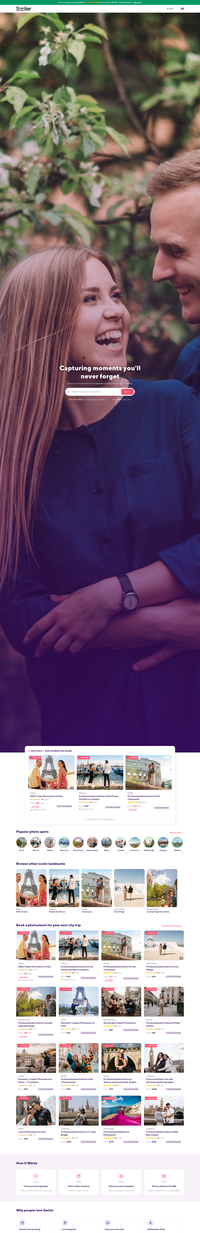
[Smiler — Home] (24, 9)
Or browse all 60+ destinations (101, 819)
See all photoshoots (171, 926)
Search (127, 392)
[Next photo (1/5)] (71, 772)
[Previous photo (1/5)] (31, 772)
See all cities (175, 832)
